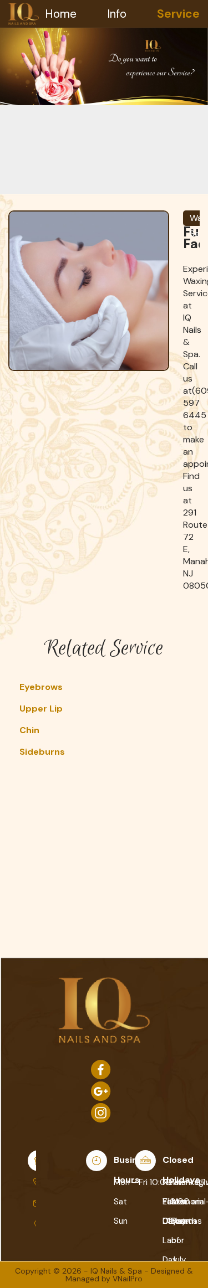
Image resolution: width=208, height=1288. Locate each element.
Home (61, 13)
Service (178, 13)
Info (116, 13)
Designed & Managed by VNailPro (129, 1275)
